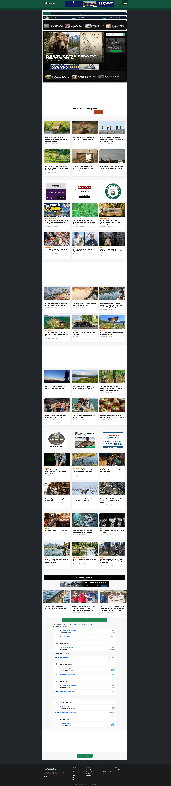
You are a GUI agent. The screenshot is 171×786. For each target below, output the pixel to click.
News (74, 528)
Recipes (95, 8)
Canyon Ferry (48, 330)
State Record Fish (111, 8)
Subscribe (99, 112)
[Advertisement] (85, 94)
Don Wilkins (76, 247)
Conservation (103, 497)
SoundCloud (89, 771)
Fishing (61, 8)
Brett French (103, 330)
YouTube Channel (90, 769)
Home (50, 8)
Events (74, 497)
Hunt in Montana (77, 218)
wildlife (102, 468)
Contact (120, 8)
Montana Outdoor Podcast (52, 218)
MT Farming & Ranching (106, 771)
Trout (84, 624)
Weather (89, 8)
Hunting (56, 8)
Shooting (47, 497)
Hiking (102, 557)
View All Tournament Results (97, 620)
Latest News (103, 769)
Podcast (67, 8)
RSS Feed (88, 773)
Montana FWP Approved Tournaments (74, 620)
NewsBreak (88, 775)
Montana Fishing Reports (79, 468)
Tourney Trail (101, 8)
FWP (101, 247)
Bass (65, 624)
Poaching (75, 330)
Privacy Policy (118, 769)
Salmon (73, 777)
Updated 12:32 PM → (122, 13)
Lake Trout (77, 624)
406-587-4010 (85, 195)
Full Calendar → (123, 17)
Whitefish (91, 624)
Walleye (70, 624)
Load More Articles (84, 756)
